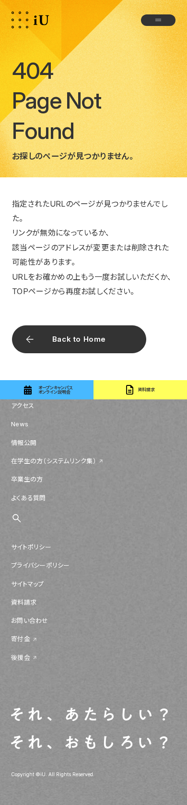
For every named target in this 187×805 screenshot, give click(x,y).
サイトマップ (27, 584)
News (19, 424)
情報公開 (23, 442)
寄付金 (20, 638)
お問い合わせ (29, 620)
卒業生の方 (27, 479)
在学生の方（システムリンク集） (53, 461)
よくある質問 (28, 498)
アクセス (22, 405)
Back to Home (79, 339)
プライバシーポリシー (40, 565)
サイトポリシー (31, 547)
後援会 (20, 657)
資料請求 (23, 602)
